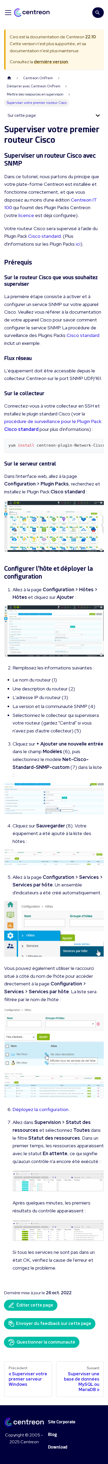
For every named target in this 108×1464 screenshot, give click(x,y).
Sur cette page (22, 115)
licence (26, 215)
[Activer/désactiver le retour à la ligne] (87, 445)
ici (78, 244)
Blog (52, 1434)
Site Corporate (61, 1421)
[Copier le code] (97, 445)
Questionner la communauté (46, 1342)
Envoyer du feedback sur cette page (53, 1323)
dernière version (51, 62)
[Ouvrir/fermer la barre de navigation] (8, 13)
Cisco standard (44, 236)
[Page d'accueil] (9, 78)
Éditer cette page (35, 1305)
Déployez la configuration (40, 1109)
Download (57, 1447)
